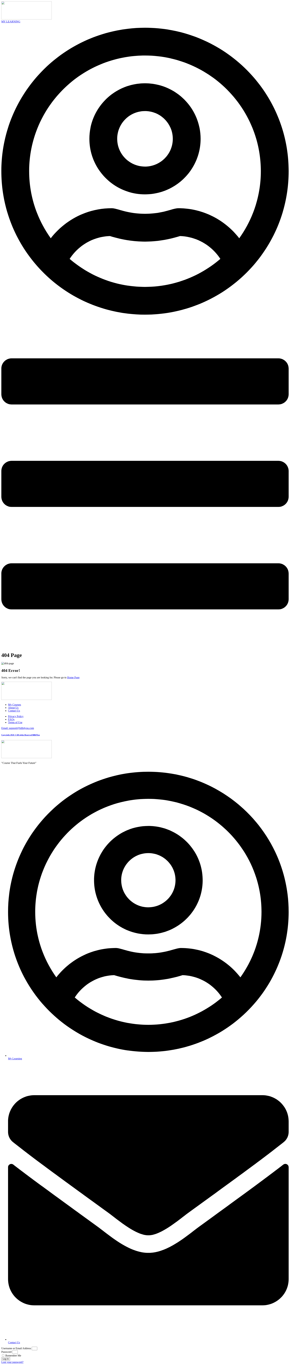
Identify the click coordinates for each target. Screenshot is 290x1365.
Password (6, 1351)
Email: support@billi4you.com (17, 728)
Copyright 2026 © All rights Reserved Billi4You (20, 735)
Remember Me (13, 1355)
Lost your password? (12, 1362)
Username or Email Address (16, 1348)
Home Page (73, 677)
